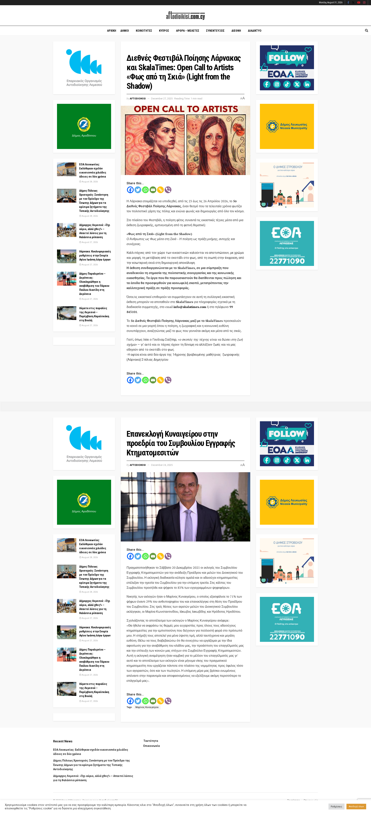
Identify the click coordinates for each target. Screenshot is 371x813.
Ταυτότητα (150, 740)
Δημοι (124, 30)
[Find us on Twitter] (353, 2)
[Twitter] (137, 189)
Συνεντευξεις (215, 30)
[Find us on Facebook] (348, 2)
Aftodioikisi (138, 98)
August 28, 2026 (89, 181)
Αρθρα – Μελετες (187, 30)
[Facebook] (130, 189)
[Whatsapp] (145, 189)
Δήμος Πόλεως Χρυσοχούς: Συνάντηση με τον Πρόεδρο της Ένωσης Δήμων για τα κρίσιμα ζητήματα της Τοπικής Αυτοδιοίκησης (91, 765)
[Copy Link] (160, 189)
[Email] (153, 189)
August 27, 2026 (89, 242)
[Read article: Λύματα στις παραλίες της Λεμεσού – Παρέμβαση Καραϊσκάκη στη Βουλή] (66, 313)
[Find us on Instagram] (364, 2)
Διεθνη (236, 30)
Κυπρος (164, 30)
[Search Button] (366, 31)
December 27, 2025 (162, 98)
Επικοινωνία (151, 745)
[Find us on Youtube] (358, 2)
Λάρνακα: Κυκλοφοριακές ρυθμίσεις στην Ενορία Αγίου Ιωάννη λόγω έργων (95, 255)
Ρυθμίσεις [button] (336, 806)
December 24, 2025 (162, 465)
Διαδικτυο (254, 30)
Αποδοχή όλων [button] (356, 806)
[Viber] (168, 189)
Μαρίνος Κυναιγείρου (147, 707)
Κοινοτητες (144, 30)
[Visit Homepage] (185, 15)
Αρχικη (111, 30)
